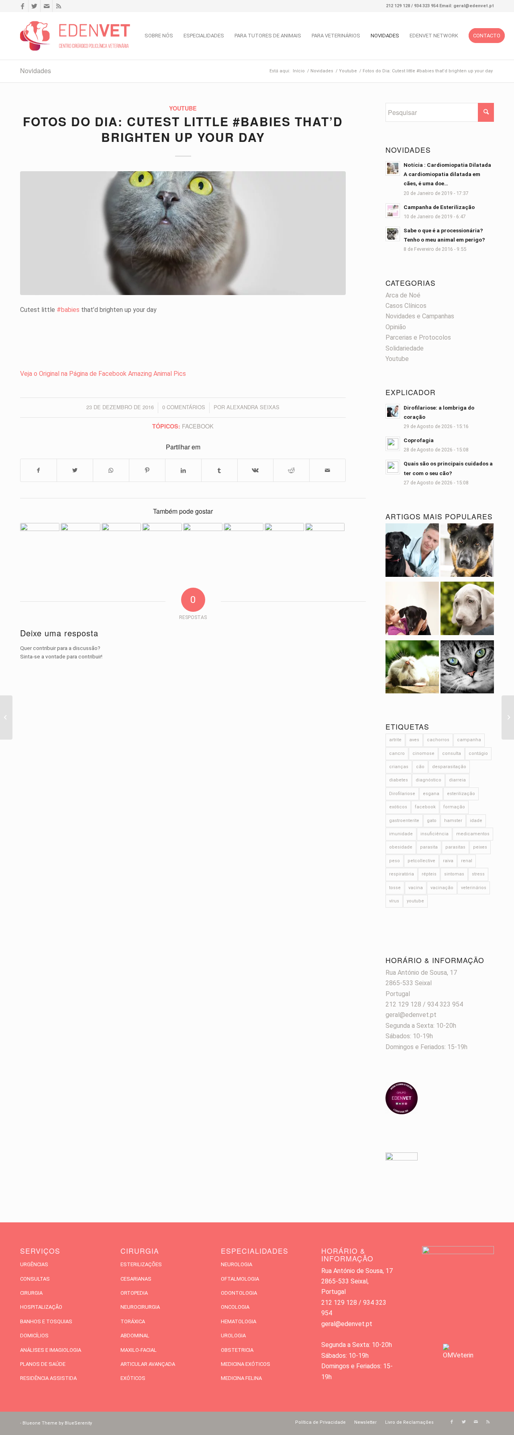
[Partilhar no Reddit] (291, 470)
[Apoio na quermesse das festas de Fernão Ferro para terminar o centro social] (284, 542)
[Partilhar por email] (327, 470)
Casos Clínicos (406, 306)
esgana (431, 793)
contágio (478, 753)
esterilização (461, 793)
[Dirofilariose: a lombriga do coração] (412, 551)
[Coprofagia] (467, 551)
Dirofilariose (402, 793)
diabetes (398, 780)
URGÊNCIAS (34, 1264)
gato (431, 820)
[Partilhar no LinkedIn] (183, 470)
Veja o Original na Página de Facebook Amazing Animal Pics (103, 373)
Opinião (396, 327)
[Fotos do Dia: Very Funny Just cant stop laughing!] (325, 542)
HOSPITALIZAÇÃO (41, 1307)
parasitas (455, 847)
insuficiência (434, 833)
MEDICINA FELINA (241, 1378)
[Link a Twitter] (34, 6)
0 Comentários (183, 407)
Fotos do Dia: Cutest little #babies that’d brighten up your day (183, 129)
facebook (198, 426)
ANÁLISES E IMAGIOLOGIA (50, 1350)
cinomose (423, 753)
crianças (398, 766)
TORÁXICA (132, 1321)
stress (478, 874)
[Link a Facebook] (22, 6)
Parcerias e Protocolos (418, 337)
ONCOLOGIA (235, 1307)
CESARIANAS (135, 1279)
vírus (394, 901)
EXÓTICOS (132, 1378)
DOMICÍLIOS (34, 1335)
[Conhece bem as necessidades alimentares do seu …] (162, 542)
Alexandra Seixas (252, 407)
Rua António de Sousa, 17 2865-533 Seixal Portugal (421, 983)
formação (454, 807)
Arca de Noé (403, 295)
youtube (415, 901)
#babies (68, 310)
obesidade (400, 847)
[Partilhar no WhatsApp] (111, 470)
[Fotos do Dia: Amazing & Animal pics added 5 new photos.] (39, 542)
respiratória (401, 874)
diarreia (457, 780)
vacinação (441, 887)
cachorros (438, 739)
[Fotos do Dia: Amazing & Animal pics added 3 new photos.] (80, 542)
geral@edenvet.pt (411, 1015)
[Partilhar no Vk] (255, 470)
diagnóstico (428, 780)
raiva (448, 860)
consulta (451, 753)
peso (394, 860)
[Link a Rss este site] (59, 6)
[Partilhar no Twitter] (75, 470)
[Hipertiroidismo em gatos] (467, 668)
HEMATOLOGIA (238, 1321)
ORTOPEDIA (134, 1293)
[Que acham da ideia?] (243, 533)
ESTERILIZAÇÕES (141, 1264)
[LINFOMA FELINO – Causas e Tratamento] (121, 542)
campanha (469, 739)
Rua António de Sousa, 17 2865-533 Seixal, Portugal (357, 1281)
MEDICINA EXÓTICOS (245, 1364)
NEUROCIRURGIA (140, 1307)
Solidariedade (405, 348)
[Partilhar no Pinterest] (147, 470)
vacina (415, 887)
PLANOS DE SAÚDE (42, 1364)
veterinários (473, 887)
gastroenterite (404, 820)
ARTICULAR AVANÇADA (147, 1364)
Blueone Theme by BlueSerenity (57, 1423)
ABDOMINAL (134, 1335)
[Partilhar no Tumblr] (219, 470)
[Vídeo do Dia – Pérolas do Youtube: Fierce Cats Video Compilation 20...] (6, 717)
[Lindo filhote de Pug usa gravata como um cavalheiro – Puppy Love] (508, 717)
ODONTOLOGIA (239, 1293)
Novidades (35, 70)
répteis (429, 874)
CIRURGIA (31, 1293)
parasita (429, 847)
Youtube (183, 108)
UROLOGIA (233, 1335)
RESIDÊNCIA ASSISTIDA (48, 1378)
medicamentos (473, 833)
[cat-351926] (183, 233)
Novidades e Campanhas (420, 316)
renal (466, 860)
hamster (453, 820)
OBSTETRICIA (237, 1350)
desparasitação (449, 766)
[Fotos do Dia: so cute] (202, 542)
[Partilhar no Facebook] (38, 470)
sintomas (454, 874)
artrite (395, 739)
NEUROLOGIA (236, 1264)
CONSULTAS (35, 1279)
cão (420, 766)
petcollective (421, 860)
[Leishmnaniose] (467, 610)
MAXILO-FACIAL (138, 1350)
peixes (480, 847)
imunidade (401, 833)
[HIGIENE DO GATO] (412, 668)
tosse (395, 887)
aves (414, 739)
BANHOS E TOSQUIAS (46, 1321)
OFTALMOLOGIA (240, 1279)
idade (476, 820)
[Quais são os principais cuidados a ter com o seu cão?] (412, 610)
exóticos (398, 807)
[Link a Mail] (46, 6)
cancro (397, 753)
